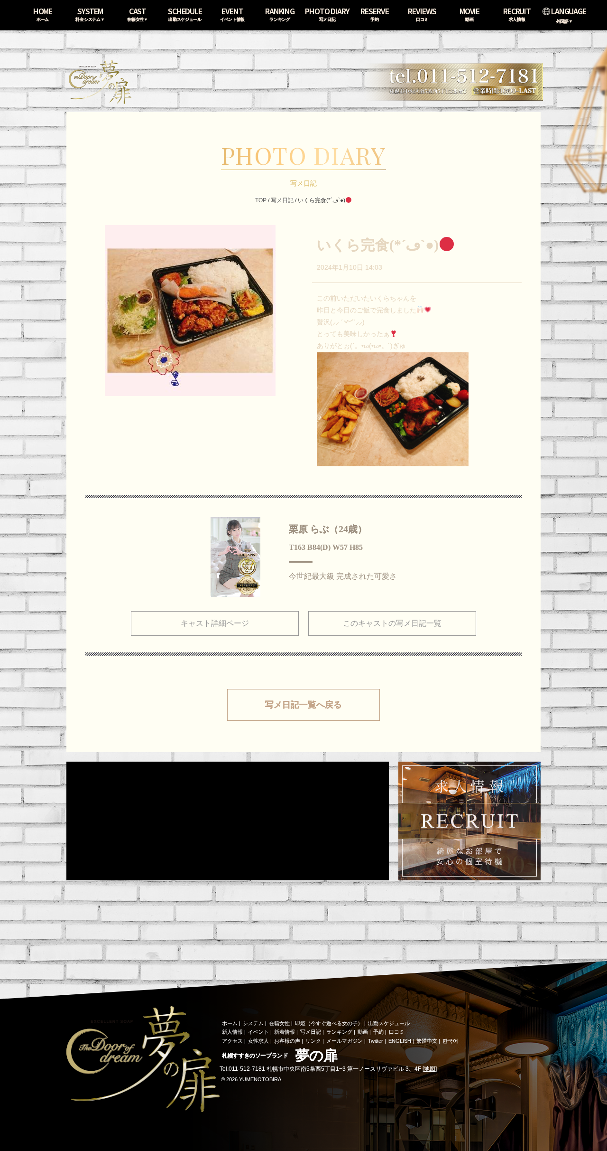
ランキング (339, 1032)
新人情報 (232, 1032)
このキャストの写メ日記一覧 (392, 623)
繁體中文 (426, 1041)
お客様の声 (287, 1041)
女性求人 (258, 1041)
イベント (258, 1032)
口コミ (397, 1032)
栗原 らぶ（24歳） (328, 529)
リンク (313, 1041)
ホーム (230, 1023)
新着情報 (284, 1032)
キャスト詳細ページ (215, 623)
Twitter (375, 1041)
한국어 (450, 1041)
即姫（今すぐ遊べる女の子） (329, 1023)
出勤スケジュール (389, 1023)
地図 (429, 1069)
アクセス (232, 1041)
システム (253, 1023)
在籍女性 (279, 1023)
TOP (261, 200)
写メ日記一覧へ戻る (303, 704)
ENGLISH (399, 1041)
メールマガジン (344, 1041)
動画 (363, 1032)
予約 (378, 1032)
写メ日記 (282, 200)
